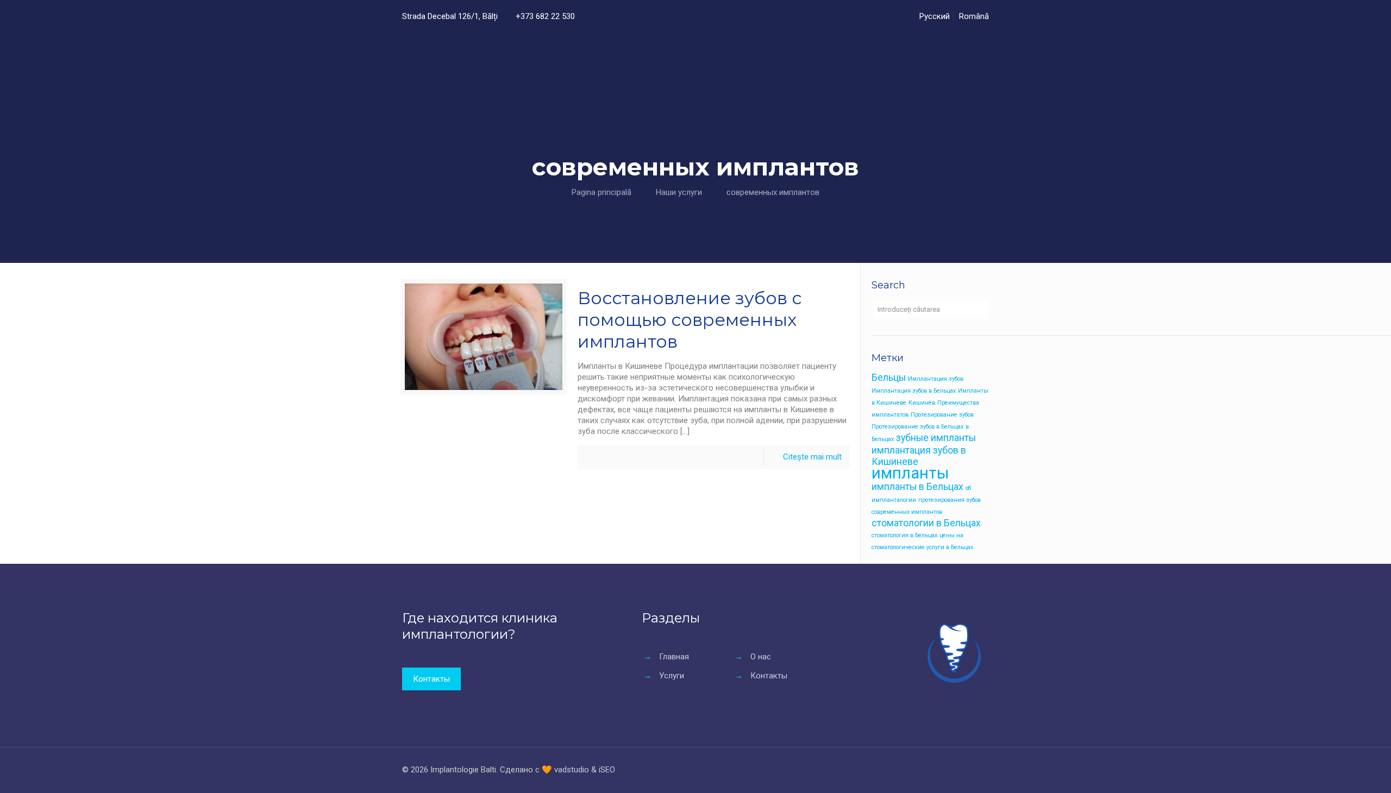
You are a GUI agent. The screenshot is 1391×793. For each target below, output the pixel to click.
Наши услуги (679, 192)
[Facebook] (935, 770)
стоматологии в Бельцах (926, 523)
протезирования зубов (949, 500)
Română (974, 16)
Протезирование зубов (942, 414)
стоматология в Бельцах (904, 535)
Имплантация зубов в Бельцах (914, 390)
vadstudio (571, 770)
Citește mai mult (812, 457)
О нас (760, 657)
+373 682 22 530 (545, 16)
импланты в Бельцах (917, 486)
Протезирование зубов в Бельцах (917, 426)
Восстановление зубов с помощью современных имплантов (689, 319)
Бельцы (889, 377)
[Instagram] (949, 770)
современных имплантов (772, 192)
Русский (934, 16)
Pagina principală (601, 192)
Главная (674, 657)
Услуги (671, 676)
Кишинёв (921, 402)
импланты (910, 473)
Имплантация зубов (935, 378)
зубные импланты (936, 437)
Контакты (768, 676)
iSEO (607, 770)
